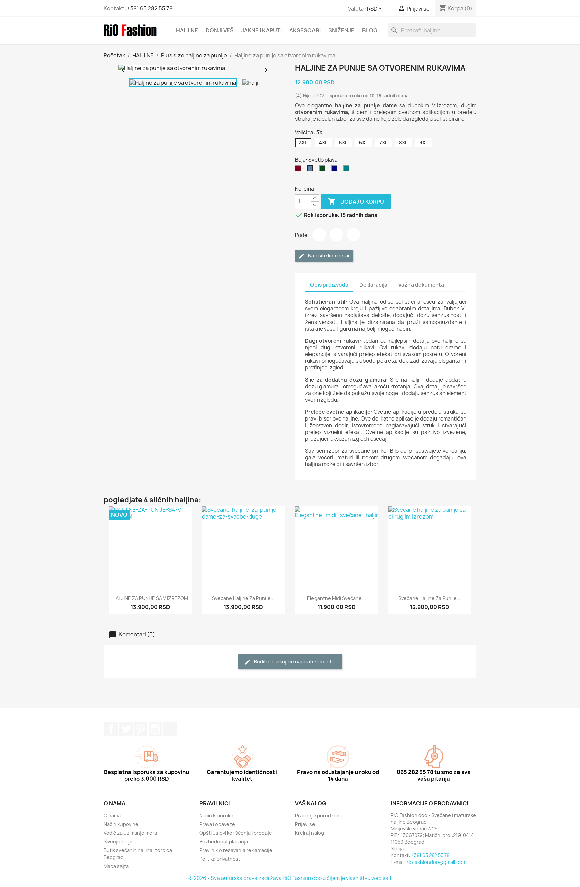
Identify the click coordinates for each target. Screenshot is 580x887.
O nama (112, 815)
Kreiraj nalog (309, 833)
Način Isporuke (216, 815)
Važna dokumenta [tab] (421, 284)
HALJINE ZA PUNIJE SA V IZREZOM (150, 598)
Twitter (126, 729)
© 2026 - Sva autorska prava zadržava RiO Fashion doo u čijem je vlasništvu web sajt (290, 878)
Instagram (155, 729)
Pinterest (353, 234)
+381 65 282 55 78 (150, 8)
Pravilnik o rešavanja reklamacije (235, 850)
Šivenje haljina (120, 841)
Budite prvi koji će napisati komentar (294, 661)
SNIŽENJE (341, 30)
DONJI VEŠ (220, 30)
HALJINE (187, 30)
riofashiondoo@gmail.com (436, 862)
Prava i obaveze (217, 824)
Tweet (336, 234)
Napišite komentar (328, 255)
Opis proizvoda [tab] (329, 284)
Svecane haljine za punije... (243, 598)
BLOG (369, 30)
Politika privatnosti (220, 859)
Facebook (111, 729)
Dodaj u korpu (356, 201)
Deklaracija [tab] (373, 284)
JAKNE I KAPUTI (261, 30)
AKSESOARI (305, 30)
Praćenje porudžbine (319, 815)
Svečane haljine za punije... (429, 598)
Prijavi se (305, 824)
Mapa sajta (116, 866)
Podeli (319, 234)
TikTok (170, 729)
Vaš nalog (310, 803)
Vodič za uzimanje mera (130, 833)
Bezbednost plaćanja (223, 841)
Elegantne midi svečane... (336, 598)
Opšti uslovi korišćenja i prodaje (235, 833)
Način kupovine (121, 824)
